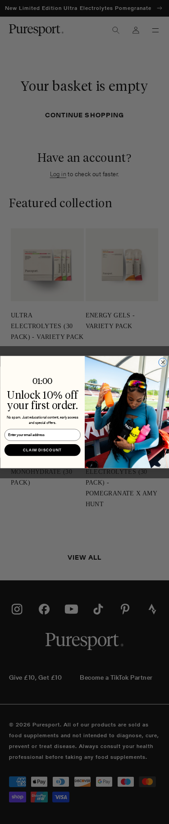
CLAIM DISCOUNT (42, 450)
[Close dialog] (163, 362)
